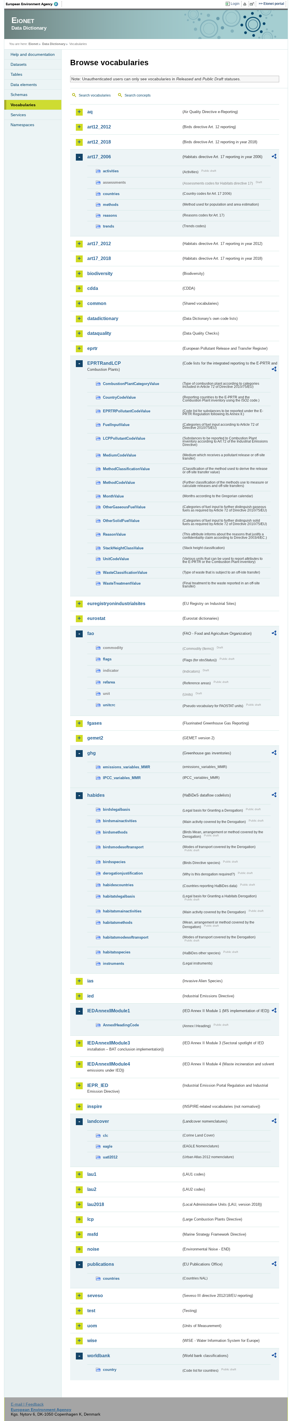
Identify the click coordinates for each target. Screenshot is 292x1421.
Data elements (24, 84)
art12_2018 (99, 142)
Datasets (19, 64)
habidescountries (118, 885)
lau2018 (95, 1204)
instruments (113, 963)
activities (111, 171)
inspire (94, 1106)
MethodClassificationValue (126, 469)
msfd (92, 1234)
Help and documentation (33, 54)
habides (96, 795)
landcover (98, 1121)
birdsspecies (114, 862)
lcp (90, 1219)
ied (90, 996)
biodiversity (100, 273)
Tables (16, 74)
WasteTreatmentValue (122, 583)
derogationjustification (123, 873)
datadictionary (102, 318)
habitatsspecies (116, 952)
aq (90, 111)
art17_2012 (99, 243)
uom (92, 1325)
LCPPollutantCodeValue (124, 438)
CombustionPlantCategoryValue (131, 384)
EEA (34, 4)
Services (18, 114)
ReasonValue (114, 534)
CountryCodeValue (119, 397)
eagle (107, 1146)
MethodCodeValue (119, 482)
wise (92, 1340)
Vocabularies (23, 105)
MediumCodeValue (119, 455)
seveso (95, 1295)
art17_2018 (99, 258)
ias (90, 980)
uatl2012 (110, 1157)
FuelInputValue (116, 425)
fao (90, 633)
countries (111, 194)
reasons (110, 215)
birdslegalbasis (116, 809)
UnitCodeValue (116, 559)
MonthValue (113, 496)
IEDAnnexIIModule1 (108, 1010)
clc (105, 1135)
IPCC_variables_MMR (122, 778)
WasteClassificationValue (125, 572)
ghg (91, 753)
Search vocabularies (95, 95)
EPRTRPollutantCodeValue (126, 411)
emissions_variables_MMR (126, 767)
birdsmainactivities (120, 821)
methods (110, 204)
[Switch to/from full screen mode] (253, 4)
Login (235, 3)
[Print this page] (245, 4)
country (109, 1369)
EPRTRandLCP (104, 363)
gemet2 (95, 738)
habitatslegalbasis (119, 896)
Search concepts (138, 95)
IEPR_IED (97, 1085)
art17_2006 (99, 156)
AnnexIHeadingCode (121, 1025)
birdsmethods (115, 832)
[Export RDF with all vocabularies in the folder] (274, 157)
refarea (109, 682)
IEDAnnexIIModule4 (108, 1064)
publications (100, 1264)
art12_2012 (99, 126)
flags (107, 659)
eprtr (92, 348)
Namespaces (22, 124)
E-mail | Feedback (27, 1404)
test (91, 1310)
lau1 (91, 1174)
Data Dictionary (53, 44)
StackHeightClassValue (123, 548)
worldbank (98, 1355)
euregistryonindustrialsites (116, 603)
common (96, 303)
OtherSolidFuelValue (121, 521)
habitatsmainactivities (122, 911)
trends (108, 226)
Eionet (33, 44)
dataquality (99, 333)
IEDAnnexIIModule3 (108, 1043)
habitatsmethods (117, 922)
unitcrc (109, 705)
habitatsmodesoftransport (125, 937)
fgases (94, 723)
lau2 (91, 1189)
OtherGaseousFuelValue (124, 507)
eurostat (96, 618)
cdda (92, 288)
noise (93, 1249)
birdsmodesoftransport (123, 847)
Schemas (19, 94)
